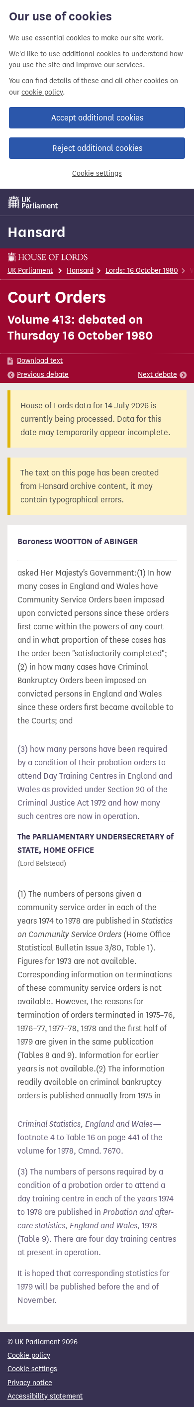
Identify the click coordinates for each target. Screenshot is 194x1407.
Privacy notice (29, 1383)
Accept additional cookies (97, 117)
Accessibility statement (45, 1396)
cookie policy (42, 92)
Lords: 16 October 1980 (141, 270)
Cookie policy (28, 1355)
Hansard (36, 232)
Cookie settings (97, 173)
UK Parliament (30, 270)
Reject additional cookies (97, 148)
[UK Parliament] (33, 202)
